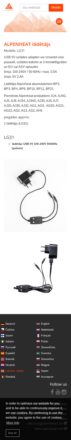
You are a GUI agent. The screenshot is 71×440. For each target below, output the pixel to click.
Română (10, 376)
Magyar (45, 364)
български (47, 376)
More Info (12, 423)
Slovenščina (48, 347)
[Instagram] (64, 392)
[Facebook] (52, 392)
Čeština (10, 329)
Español (10, 353)
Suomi (9, 335)
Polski (44, 341)
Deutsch (10, 323)
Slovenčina (47, 359)
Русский (10, 347)
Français (46, 335)
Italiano (10, 341)
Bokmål (10, 359)
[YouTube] (58, 392)
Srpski (44, 370)
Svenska (46, 353)
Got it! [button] (12, 433)
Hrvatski (10, 364)
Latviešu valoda (14, 370)
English (45, 323)
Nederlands (47, 329)
